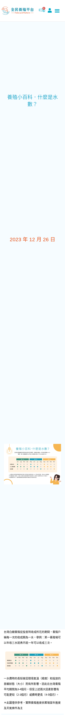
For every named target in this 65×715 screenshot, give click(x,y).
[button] (57, 11)
